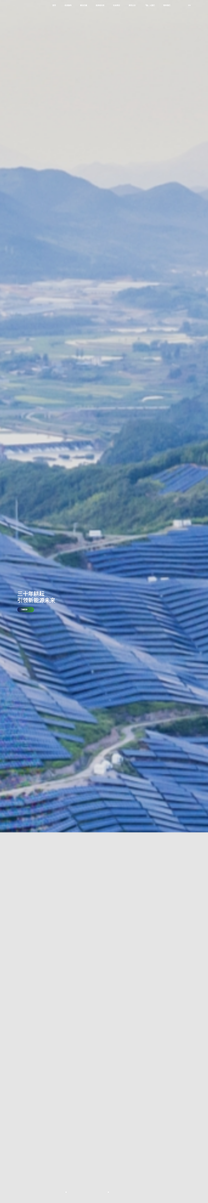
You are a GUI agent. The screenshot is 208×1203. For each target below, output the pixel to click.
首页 (54, 5)
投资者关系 (100, 5)
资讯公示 (132, 5)
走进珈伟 (68, 5)
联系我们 (166, 5)
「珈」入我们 (149, 5)
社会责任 (116, 5)
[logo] (24, 5)
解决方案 (83, 5)
